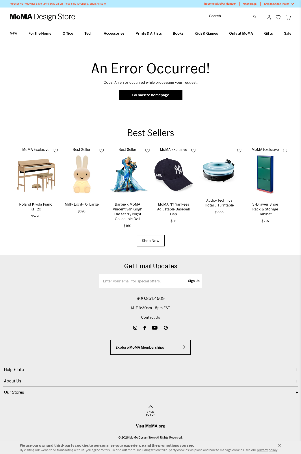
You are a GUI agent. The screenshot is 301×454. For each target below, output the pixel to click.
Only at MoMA (241, 33)
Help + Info (14, 369)
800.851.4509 (151, 298)
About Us (12, 380)
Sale (287, 33)
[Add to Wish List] (55, 150)
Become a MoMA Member (220, 3)
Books (178, 33)
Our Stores (14, 392)
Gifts (268, 33)
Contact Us (150, 317)
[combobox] (231, 16)
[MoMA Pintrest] (166, 328)
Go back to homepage (150, 95)
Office (68, 33)
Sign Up (194, 281)
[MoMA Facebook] (144, 328)
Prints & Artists (149, 33)
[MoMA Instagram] (135, 328)
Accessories (114, 33)
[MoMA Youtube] (155, 328)
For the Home (39, 33)
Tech (88, 33)
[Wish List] (278, 17)
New (13, 33)
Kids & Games (206, 33)
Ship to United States (276, 3)
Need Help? (250, 3)
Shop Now (150, 240)
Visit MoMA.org (150, 426)
